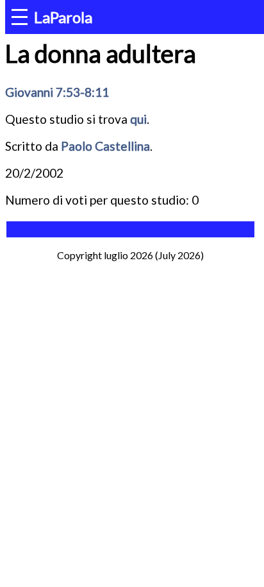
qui (138, 119)
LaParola (63, 17)
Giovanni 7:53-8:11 (57, 92)
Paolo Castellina (105, 146)
